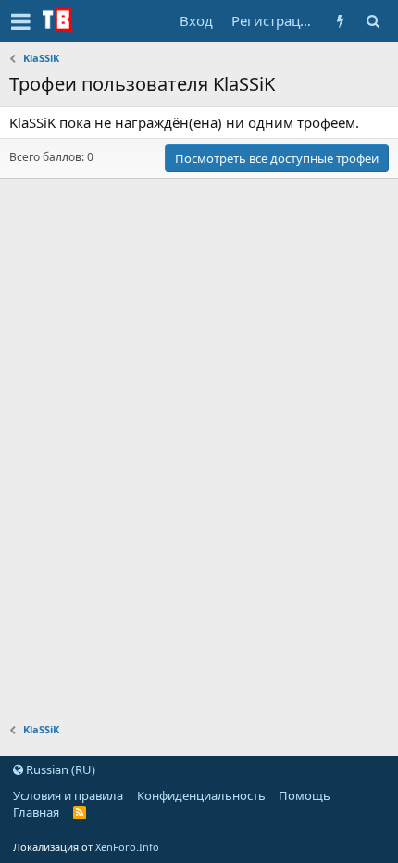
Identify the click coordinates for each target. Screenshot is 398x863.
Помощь (304, 795)
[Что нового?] (340, 21)
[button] (21, 21)
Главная (36, 812)
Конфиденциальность (201, 795)
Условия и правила (68, 795)
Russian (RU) (59, 769)
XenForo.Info (127, 847)
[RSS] (80, 812)
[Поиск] (372, 21)
